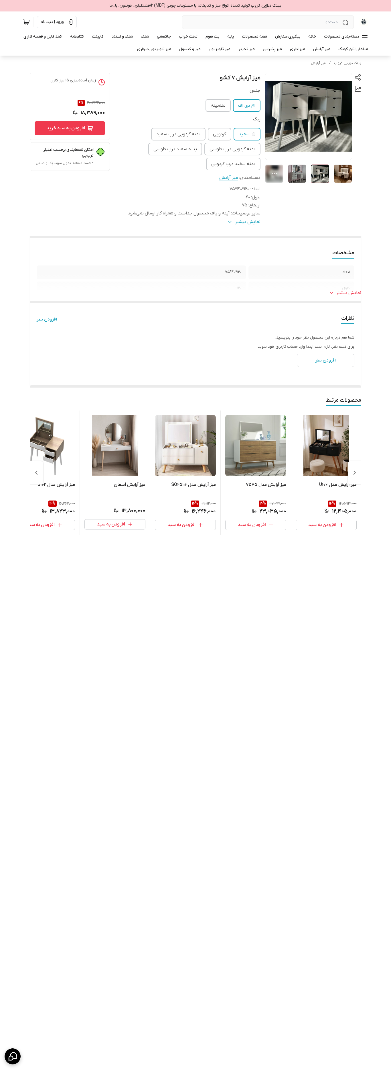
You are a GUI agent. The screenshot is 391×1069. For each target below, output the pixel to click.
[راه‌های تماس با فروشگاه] (13, 1056)
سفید (244, 134)
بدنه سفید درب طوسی (175, 149)
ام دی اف (246, 105)
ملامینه (218, 105)
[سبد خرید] (26, 22)
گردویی (219, 134)
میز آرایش (318, 63)
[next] (36, 472)
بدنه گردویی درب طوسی (232, 149)
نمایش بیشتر (348, 293)
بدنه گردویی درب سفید (178, 134)
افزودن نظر (47, 319)
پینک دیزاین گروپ (347, 63)
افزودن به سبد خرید (66, 128)
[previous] (355, 472)
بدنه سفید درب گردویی (233, 164)
